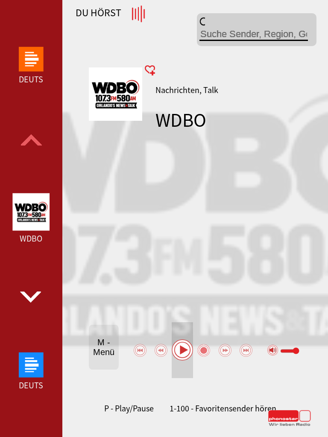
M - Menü (103, 347)
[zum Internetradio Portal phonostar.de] (289, 424)
